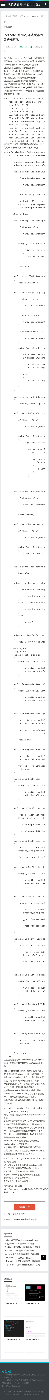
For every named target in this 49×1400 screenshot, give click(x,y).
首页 (21, 16)
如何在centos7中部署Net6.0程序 (19, 1243)
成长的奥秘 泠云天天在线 (24, 4)
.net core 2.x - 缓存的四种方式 (18, 1258)
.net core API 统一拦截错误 (24, 1219)
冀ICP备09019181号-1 (33, 1394)
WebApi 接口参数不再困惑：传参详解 (22, 1254)
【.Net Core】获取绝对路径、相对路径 (22, 1261)
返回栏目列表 (18, 1214)
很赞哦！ (23, 1207)
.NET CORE (31, 16)
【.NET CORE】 (25, 47)
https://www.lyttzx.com (28, 1391)
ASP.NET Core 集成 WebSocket (19, 1250)
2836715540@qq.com (12, 1386)
